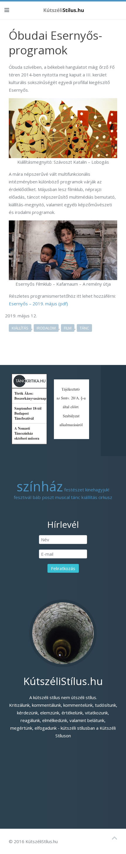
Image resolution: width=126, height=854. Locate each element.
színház (40, 486)
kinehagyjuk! (97, 490)
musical (62, 497)
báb (37, 497)
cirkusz (105, 497)
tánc (84, 328)
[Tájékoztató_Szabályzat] (71, 408)
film (67, 328)
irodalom (46, 328)
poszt (48, 497)
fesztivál (22, 497)
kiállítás (20, 328)
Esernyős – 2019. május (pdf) (38, 304)
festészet (74, 490)
